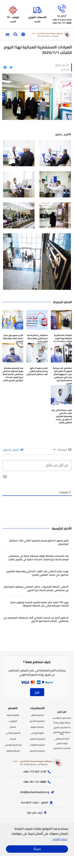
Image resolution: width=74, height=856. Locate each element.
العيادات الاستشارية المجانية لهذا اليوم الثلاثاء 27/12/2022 (62, 338)
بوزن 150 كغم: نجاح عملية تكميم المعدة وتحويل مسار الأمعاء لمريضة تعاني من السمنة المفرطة (39, 604)
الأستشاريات (37, 708)
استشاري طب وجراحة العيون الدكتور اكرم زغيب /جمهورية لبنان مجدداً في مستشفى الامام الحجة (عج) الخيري (62, 375)
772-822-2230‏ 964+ (62, 20)
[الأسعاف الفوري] (37, 10)
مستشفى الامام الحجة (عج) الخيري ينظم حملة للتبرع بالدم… (37, 338)
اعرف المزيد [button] (59, 839)
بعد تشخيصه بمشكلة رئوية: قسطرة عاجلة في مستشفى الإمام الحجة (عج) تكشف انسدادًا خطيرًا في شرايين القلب (12, 374)
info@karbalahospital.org (34, 792)
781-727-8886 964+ (62, 23)
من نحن (61, 711)
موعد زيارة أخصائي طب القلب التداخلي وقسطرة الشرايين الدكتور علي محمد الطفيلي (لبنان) (61, 416)
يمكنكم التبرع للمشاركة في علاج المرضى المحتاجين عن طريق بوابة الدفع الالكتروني (37, 672)
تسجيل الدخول (11, 449)
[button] (23, 34)
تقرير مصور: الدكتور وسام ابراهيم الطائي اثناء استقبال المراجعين (37, 371)
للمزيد (37, 21)
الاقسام (13, 708)
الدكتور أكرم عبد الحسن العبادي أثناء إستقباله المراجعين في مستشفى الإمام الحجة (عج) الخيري (36, 619)
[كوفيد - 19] (13, 10)
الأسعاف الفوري (37, 17)
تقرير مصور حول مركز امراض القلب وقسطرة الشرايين (13, 338)
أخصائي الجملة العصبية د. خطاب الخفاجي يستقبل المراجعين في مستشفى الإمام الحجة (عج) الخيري (36, 588)
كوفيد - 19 (13, 17)
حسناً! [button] (37, 849)
